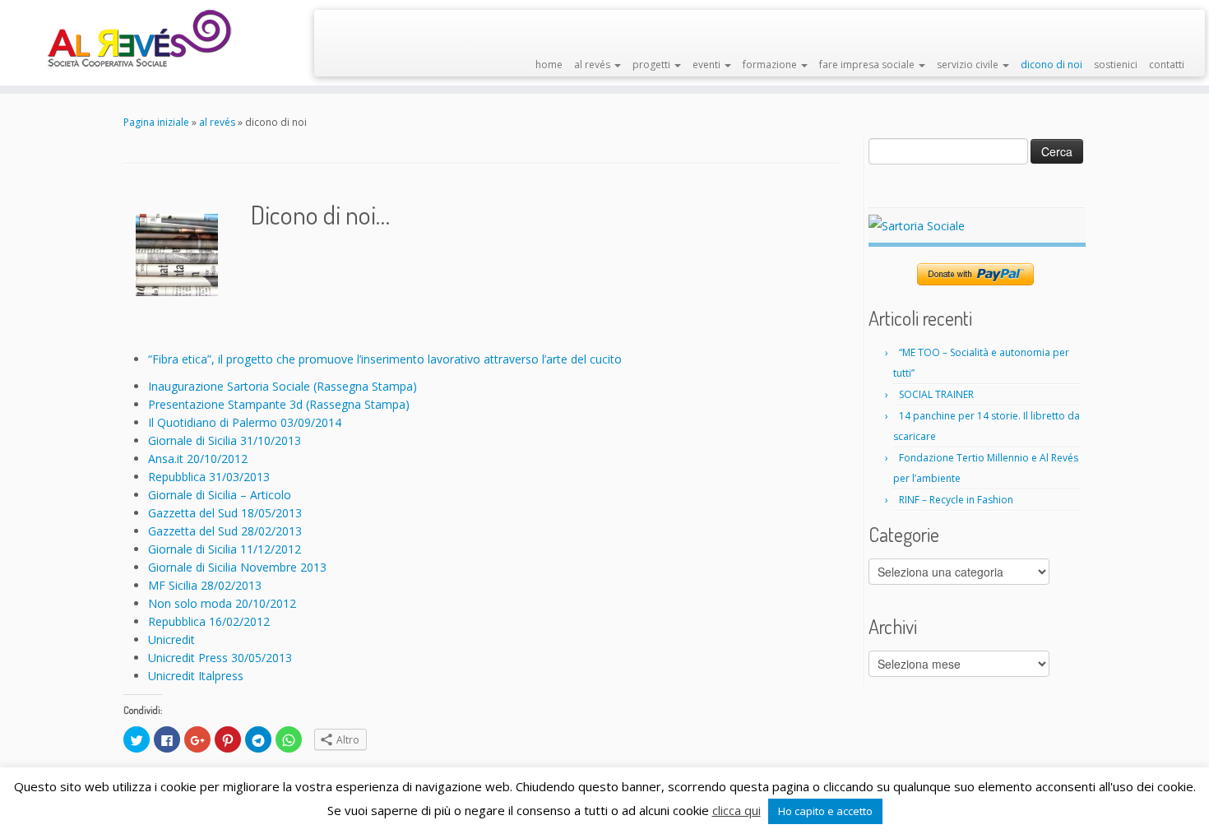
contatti (1166, 65)
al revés (593, 65)
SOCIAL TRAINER (936, 394)
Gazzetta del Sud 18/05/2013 (225, 513)
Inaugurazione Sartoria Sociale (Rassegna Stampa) (282, 386)
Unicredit (171, 639)
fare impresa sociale (868, 65)
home (549, 65)
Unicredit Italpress (195, 675)
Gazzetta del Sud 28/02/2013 (225, 531)
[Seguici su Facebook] (337, 27)
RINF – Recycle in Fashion (956, 500)
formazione (771, 65)
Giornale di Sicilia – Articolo (219, 495)
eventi (708, 65)
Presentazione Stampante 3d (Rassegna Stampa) (279, 404)
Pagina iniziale (156, 122)
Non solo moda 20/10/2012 (222, 603)
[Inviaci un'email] (357, 27)
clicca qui (736, 810)
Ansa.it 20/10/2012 (198, 458)
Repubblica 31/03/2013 (209, 476)
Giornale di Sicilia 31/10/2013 (224, 440)
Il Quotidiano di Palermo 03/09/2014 (244, 422)
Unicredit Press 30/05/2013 (220, 657)
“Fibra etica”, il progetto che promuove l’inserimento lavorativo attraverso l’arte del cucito (385, 359)
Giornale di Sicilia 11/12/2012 (224, 549)
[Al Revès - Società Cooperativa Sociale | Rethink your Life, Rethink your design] (139, 39)
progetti (652, 65)
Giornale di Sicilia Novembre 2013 (237, 567)
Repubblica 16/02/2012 (209, 621)
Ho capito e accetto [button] (825, 811)
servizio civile (969, 65)
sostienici (1115, 65)
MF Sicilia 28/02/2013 (205, 585)
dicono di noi (1051, 65)
